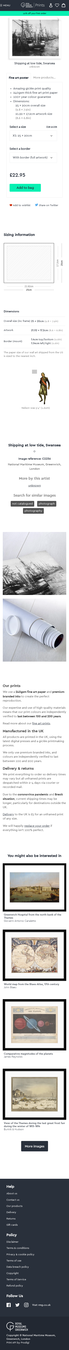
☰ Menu (5, 5)
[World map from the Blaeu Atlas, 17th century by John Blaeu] (34, 955)
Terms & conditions (17, 1248)
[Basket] (63, 5)
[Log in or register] (50, 5)
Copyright (12, 1273)
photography (33, 510)
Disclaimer (12, 1242)
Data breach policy (17, 1267)
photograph (47, 503)
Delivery (8, 814)
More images (34, 1146)
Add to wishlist (21, 205)
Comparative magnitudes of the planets (28, 1053)
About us (11, 1193)
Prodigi (25, 1342)
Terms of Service (16, 1279)
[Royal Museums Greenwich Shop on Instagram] (26, 1306)
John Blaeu (10, 987)
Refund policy (14, 1285)
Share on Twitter (48, 205)
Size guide (51, 126)
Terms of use (13, 1260)
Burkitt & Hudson (14, 1129)
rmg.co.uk (44, 1305)
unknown (34, 67)
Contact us (12, 1200)
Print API (11, 1342)
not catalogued (22, 503)
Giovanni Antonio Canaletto (20, 920)
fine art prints (41, 723)
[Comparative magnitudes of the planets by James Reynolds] (34, 1024)
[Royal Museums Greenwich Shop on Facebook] (8, 1306)
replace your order (37, 825)
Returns (10, 1218)
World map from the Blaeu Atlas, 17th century (31, 984)
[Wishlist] (57, 5)
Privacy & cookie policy (20, 1254)
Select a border (20, 148)
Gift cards (12, 1225)
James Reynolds (13, 1056)
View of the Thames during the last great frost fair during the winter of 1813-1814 (34, 1124)
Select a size (33, 126)
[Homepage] (33, 5)
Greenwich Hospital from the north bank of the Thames (32, 916)
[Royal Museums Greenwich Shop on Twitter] (17, 1306)
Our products (14, 1206)
